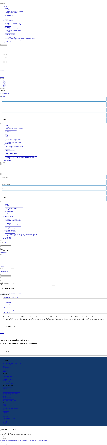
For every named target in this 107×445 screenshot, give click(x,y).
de (3, 167)
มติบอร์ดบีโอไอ (7, 307)
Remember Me (5, 250)
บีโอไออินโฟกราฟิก (7, 302)
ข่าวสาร (4, 404)
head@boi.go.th (5, 55)
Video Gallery (5, 413)
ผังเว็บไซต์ (2, 70)
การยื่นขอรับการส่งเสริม (7, 27)
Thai (3, 46)
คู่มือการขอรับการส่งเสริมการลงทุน (11, 297)
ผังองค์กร (7, 16)
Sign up (6, 242)
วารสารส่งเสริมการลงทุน (9, 314)
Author (1, 283)
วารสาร (4, 414)
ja (3, 170)
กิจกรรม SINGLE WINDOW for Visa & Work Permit (12, 406)
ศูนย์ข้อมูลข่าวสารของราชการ (9, 418)
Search (2, 266)
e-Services (4, 417)
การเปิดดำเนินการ (8, 41)
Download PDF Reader (4, 353)
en (3, 166)
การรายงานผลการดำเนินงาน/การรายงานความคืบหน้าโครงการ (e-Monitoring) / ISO (21, 38)
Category (2, 282)
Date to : (1, 279)
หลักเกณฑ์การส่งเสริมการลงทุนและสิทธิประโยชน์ (12, 394)
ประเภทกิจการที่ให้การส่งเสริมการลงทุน (13, 30)
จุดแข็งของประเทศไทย (7, 375)
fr (3, 168)
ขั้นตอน (4, 396)
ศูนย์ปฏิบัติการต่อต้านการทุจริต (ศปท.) (10, 420)
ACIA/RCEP (5, 421)
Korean (4, 52)
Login (2, 249)
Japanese (4, 51)
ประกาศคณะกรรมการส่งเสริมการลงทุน (13, 21)
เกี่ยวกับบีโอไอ (5, 8)
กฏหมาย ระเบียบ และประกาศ (8, 399)
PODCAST (5, 422)
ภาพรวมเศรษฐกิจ (6, 377)
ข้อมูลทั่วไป (5, 380)
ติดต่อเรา (6, 19)
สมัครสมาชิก (6, 6)
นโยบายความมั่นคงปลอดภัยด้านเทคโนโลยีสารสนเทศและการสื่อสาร (35, 440)
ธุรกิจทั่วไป (5, 388)
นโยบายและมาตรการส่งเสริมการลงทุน (12, 23)
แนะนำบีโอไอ (7, 9)
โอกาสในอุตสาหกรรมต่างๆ (8, 383)
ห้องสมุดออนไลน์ (6, 416)
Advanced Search (4, 271)
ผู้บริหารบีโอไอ (8, 131)
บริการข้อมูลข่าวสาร (4, 293)
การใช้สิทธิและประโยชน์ (10, 37)
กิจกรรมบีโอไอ (6, 405)
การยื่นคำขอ (7, 31)
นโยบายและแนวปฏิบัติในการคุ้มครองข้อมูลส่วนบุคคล (11, 440)
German (4, 48)
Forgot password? (3, 252)
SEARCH (53, 285)
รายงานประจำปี (7, 304)
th (3, 165)
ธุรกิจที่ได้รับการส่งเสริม (7, 387)
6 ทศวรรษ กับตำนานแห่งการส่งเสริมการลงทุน (14, 11)
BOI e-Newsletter (7, 312)
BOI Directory (7, 17)
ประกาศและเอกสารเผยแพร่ (8, 20)
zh (3, 169)
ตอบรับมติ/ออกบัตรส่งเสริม (10, 33)
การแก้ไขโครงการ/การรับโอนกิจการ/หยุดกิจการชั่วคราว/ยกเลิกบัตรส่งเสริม (19, 157)
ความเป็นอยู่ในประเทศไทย (8, 379)
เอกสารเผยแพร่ (8, 26)
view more (2, 328)
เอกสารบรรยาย (6, 412)
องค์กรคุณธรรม (6, 423)
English (4, 47)
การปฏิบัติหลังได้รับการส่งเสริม (9, 34)
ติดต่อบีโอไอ (5, 425)
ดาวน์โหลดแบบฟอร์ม (7, 42)
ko (3, 171)
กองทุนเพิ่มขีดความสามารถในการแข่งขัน (13, 24)
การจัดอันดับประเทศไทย (7, 376)
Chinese (4, 50)
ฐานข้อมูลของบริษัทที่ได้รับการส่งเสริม (10, 408)
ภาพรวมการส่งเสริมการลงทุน (11, 35)
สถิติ (3, 409)
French (4, 49)
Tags (1, 284)
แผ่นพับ (5, 299)
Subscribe (2, 77)
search (12, 268)
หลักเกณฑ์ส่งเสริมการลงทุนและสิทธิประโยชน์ (14, 28)
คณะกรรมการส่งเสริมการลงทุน (11, 12)
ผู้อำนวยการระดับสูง (9, 15)
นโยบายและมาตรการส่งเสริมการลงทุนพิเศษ (11, 392)
